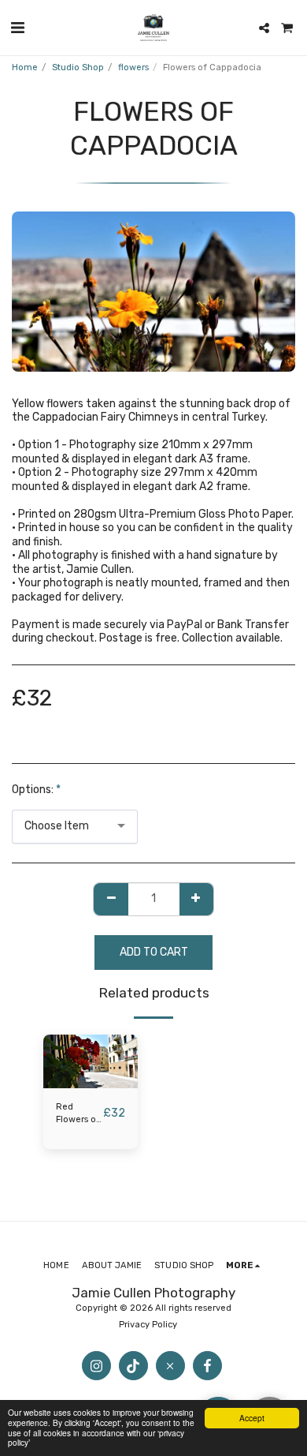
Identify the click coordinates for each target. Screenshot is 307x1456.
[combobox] (75, 827)
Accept (251, 1418)
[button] (17, 28)
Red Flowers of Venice (78, 1115)
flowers (133, 67)
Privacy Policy (149, 1324)
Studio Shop (78, 67)
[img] (90, 1061)
